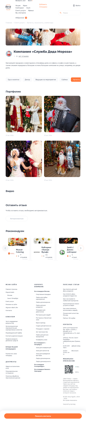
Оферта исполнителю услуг (13, 367)
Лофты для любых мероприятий (41, 298)
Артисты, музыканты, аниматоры (40, 23)
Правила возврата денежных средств (12, 340)
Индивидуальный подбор (14, 333)
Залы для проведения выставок (43, 354)
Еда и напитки (13, 79)
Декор (27, 79)
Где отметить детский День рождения (70, 290)
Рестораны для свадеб (43, 315)
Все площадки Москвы (42, 291)
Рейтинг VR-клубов (69, 318)
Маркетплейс (10, 292)
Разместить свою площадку (11, 354)
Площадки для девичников (40, 311)
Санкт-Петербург (12, 298)
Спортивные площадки (43, 294)
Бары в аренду (40, 323)
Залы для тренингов (42, 351)
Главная (9, 23)
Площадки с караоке (42, 329)
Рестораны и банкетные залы (43, 319)
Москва (9, 295)
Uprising (72, 404)
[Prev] (5, 248)
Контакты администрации (14, 336)
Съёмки (65, 79)
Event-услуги (19, 23)
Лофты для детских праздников (42, 336)
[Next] (80, 248)
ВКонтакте (75, 351)
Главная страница (11, 289)
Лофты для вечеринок (43, 302)
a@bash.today (76, 346)
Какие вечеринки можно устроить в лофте (71, 304)
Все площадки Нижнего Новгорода (42, 370)
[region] (43, 248)
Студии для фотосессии (43, 326)
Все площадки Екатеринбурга (39, 365)
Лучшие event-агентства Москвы (71, 314)
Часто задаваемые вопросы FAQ (12, 322)
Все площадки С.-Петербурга (40, 343)
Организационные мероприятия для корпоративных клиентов (14, 328)
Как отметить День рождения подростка (70, 295)
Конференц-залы (41, 340)
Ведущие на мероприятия (46, 79)
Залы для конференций (43, 347)
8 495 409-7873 (66, 347)
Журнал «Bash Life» (12, 307)
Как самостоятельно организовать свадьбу (70, 309)
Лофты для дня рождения (41, 306)
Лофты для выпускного (43, 361)
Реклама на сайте (11, 304)
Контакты (9, 310)
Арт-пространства (42, 332)
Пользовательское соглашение (12, 372)
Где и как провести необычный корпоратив (70, 300)
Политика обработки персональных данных (13, 377)
